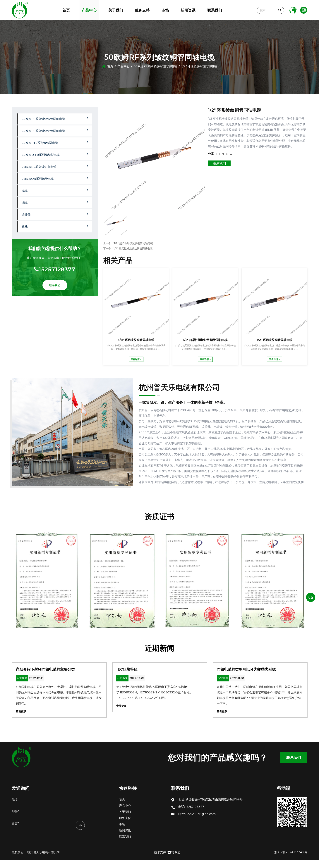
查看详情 (135, 359)
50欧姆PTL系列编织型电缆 (96, 18)
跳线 (25, 227)
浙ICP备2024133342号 (290, 852)
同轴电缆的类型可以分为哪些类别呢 (246, 669)
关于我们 (115, 10)
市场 (165, 10)
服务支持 (142, 10)
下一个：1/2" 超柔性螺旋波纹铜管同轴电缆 (127, 248)
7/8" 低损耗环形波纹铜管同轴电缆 (274, 340)
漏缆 (25, 203)
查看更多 (21, 711)
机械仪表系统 (168, 18)
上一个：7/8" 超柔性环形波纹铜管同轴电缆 (128, 243)
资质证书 (113, 18)
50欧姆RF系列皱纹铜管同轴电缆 (155, 66)
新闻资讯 (188, 10)
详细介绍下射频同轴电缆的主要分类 (45, 669)
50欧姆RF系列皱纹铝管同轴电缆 (43, 131)
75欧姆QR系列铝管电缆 (38, 179)
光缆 (25, 191)
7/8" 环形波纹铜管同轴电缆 (205, 340)
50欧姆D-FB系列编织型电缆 (41, 155)
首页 (66, 10)
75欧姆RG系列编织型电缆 (39, 167)
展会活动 (185, 18)
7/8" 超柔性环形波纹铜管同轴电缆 (136, 340)
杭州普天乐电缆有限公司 (43, 852)
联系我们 (214, 10)
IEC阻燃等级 (127, 669)
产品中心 (89, 10)
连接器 (26, 215)
